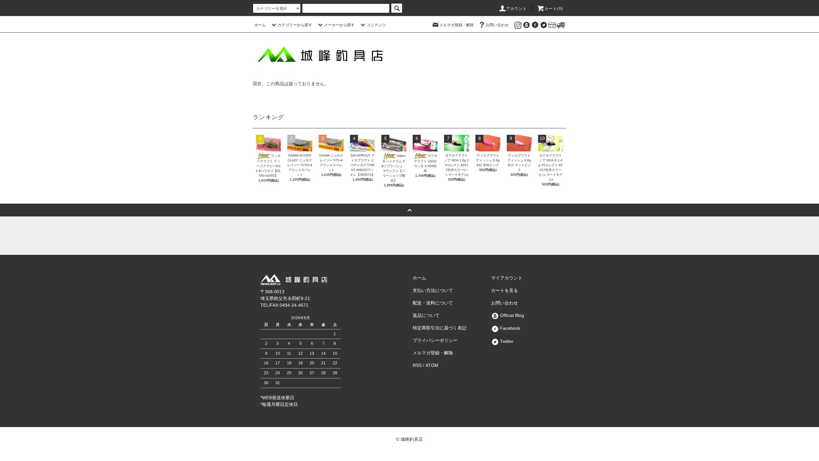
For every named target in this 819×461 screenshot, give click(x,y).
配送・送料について (433, 302)
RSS (417, 365)
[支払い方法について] (552, 25)
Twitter (506, 341)
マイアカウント (506, 277)
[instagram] (517, 25)
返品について (426, 315)
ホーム (260, 25)
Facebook (509, 328)
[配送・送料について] (561, 25)
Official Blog (511, 315)
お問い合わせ (497, 25)
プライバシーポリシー (435, 340)
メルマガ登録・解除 (456, 25)
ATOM (431, 365)
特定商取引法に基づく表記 (439, 327)
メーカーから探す (339, 25)
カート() (554, 8)
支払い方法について (433, 290)
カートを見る (504, 290)
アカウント (516, 8)
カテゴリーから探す (295, 25)
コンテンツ (376, 25)
